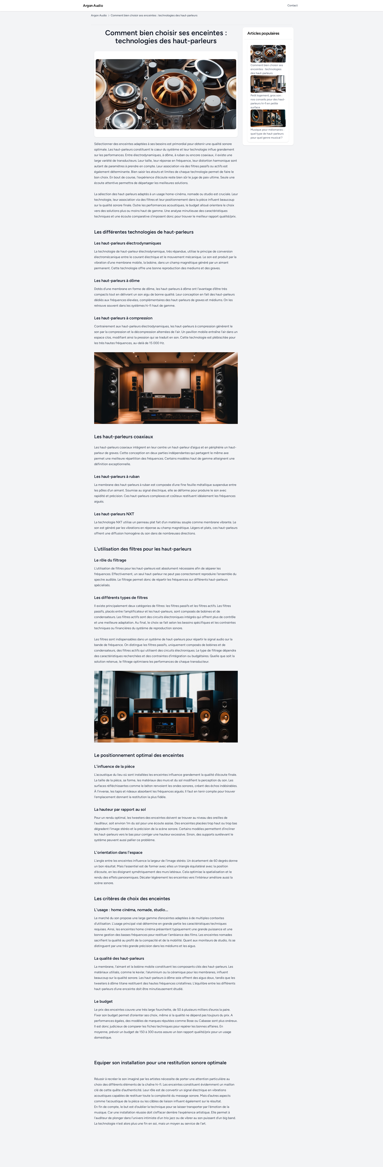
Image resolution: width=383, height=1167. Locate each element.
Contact (292, 5)
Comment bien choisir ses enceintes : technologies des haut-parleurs (154, 15)
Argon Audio (93, 5)
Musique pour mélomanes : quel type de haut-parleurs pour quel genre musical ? (267, 133)
